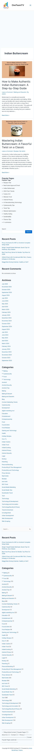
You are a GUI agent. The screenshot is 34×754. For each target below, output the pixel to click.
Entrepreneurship (7, 419)
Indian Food (5, 444)
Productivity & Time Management (11, 467)
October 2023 (6, 357)
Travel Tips (6, 208)
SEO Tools (5, 484)
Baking (4, 391)
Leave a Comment (7, 92)
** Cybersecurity (7, 374)
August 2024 (6, 329)
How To (4, 439)
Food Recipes (6, 427)
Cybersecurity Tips (9, 205)
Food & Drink (6, 425)
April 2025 (5, 306)
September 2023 (7, 360)
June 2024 (5, 335)
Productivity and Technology (10, 470)
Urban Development (8, 515)
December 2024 (6, 318)
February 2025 (6, 312)
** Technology (6, 379)
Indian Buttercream (9, 188)
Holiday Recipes (6, 436)
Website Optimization (9, 211)
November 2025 (7, 287)
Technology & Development (10, 501)
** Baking (4, 371)
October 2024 (6, 323)
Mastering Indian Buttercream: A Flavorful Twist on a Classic (16, 144)
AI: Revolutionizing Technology (12, 202)
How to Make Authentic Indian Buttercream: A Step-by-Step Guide (16, 85)
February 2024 (6, 346)
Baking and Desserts (20, 92)
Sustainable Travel (7, 493)
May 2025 (5, 304)
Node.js (4, 459)
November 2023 (7, 355)
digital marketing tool (8, 410)
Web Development (7, 518)
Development (6, 408)
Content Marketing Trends (10, 402)
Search (4, 229)
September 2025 (7, 292)
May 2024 (5, 338)
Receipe (16, 151)
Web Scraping (6, 521)
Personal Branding (7, 464)
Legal (3, 456)
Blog (3, 399)
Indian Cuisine (6, 442)
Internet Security (7, 453)
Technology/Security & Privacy (11, 507)
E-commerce (7, 222)
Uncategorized (6, 513)
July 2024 (5, 332)
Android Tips (6, 388)
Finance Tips (7, 219)
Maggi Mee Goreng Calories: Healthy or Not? (15, 262)
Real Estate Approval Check (11, 185)
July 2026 (5, 284)
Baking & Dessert (7, 393)
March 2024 (5, 343)
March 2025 (5, 309)
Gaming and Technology (9, 430)
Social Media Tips (7, 490)
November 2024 (7, 321)
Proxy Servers (6, 473)
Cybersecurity (6, 405)
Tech (3, 496)
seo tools (4, 481)
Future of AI (6, 194)
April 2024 (5, 340)
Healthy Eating (7, 214)
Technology (5, 498)
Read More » (5, 115)
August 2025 (6, 295)
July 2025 (5, 298)
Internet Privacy (8, 199)
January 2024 (6, 349)
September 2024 (7, 326)
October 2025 (6, 289)
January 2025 (6, 315)
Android (4, 382)
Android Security (7, 385)
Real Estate (5, 476)
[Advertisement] (17, 28)
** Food (4, 376)
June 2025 (5, 301)
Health (4, 433)
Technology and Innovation (10, 504)
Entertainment (6, 416)
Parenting (5, 462)
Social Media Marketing (9, 487)
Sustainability (7, 216)
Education (5, 413)
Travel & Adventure (7, 510)
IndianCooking (6, 447)
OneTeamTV (18, 5)
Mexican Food (7, 197)
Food (3, 422)
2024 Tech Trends (8, 191)
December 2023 (6, 352)
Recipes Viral (7, 182)
